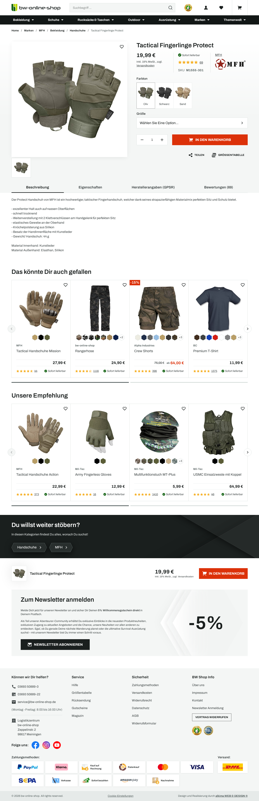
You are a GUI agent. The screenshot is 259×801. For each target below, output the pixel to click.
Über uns (198, 685)
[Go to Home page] (38, 7)
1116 (96, 371)
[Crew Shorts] (159, 308)
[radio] (145, 96)
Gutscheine (80, 708)
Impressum (199, 692)
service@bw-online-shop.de (37, 702)
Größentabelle (231, 155)
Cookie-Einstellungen (120, 795)
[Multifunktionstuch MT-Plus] (159, 432)
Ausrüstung (167, 19)
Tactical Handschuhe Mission (38, 351)
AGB (135, 715)
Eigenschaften (90, 187)
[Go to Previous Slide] (11, 329)
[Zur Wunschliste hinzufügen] (121, 46)
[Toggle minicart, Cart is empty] (240, 7)
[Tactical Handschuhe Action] (41, 432)
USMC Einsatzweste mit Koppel (217, 474)
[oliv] (69, 99)
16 (94, 494)
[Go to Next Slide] (248, 329)
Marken (200, 19)
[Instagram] (46, 745)
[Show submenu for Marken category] (208, 20)
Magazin (78, 715)
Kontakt (197, 700)
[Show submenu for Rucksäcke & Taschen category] (112, 20)
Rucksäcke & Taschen (94, 19)
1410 (155, 494)
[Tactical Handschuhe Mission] (41, 308)
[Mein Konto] (206, 7)
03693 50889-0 (28, 686)
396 (154, 371)
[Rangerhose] (100, 308)
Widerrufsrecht (142, 700)
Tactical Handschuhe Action (37, 474)
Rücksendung (81, 700)
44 (35, 371)
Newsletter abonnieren (58, 644)
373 (36, 494)
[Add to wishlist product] (65, 285)
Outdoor (134, 19)
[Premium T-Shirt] (218, 308)
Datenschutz (140, 708)
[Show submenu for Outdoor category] (143, 20)
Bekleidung (21, 19)
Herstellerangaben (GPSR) (153, 187)
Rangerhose (84, 351)
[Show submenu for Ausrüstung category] (179, 20)
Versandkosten (145, 65)
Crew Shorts (143, 351)
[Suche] (170, 7)
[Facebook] (35, 745)
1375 (214, 371)
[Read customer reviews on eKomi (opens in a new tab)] (188, 7)
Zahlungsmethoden (145, 685)
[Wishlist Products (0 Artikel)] (221, 7)
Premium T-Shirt (205, 351)
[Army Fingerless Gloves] (100, 432)
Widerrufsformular (144, 723)
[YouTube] (57, 745)
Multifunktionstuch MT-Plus (154, 474)
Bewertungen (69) (218, 187)
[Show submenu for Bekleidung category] (32, 20)
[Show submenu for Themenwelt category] (244, 20)
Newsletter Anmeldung (208, 708)
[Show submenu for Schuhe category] (62, 20)
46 (212, 494)
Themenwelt (233, 19)
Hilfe (75, 685)
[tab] (70, 382)
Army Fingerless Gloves (93, 474)
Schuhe (53, 19)
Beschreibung (37, 187)
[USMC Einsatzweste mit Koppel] (218, 432)
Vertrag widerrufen (211, 717)
